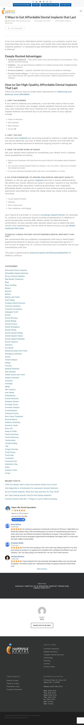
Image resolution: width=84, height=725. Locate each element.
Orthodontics (10, 396)
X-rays (7, 473)
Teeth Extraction (12, 434)
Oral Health (9, 393)
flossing (8, 366)
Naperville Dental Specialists (23, 507)
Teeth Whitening (12, 437)
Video (7, 467)
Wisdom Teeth (11, 470)
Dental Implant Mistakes (15, 339)
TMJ (6, 446)
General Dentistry (12, 369)
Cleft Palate (10, 300)
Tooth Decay (10, 452)
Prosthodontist (11, 410)
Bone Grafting (10, 285)
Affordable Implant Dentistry (16, 273)
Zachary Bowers (17, 556)
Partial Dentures (12, 398)
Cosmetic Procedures (13, 309)
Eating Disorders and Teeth (16, 351)
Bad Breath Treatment (14, 279)
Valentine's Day (11, 464)
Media (7, 387)
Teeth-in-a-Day (13, 683)
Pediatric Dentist (12, 401)
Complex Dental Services (15, 303)
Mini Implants (10, 390)
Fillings (8, 363)
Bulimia (8, 294)
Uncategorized (11, 461)
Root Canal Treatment (14, 416)
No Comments (17, 28)
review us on (17, 519)
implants (39, 180)
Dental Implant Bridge (14, 333)
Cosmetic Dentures (14, 689)
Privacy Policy (49, 667)
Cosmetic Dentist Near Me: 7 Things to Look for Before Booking (31, 499)
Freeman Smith (17, 543)
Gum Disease (10, 372)
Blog (7, 282)
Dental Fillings (10, 330)
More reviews (42, 569)
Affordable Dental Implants (16, 270)
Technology (48, 658)
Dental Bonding (11, 318)
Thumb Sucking (11, 443)
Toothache (9, 458)
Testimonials (10, 440)
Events (8, 357)
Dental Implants (11, 342)
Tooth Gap (9, 455)
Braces (8, 288)
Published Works (12, 413)
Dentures (8, 345)
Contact (47, 664)
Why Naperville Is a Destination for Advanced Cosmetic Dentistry (31, 488)
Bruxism (8, 291)
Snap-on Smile (11, 431)
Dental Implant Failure (14, 336)
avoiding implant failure (53, 215)
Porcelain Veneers (12, 407)
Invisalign (8, 384)
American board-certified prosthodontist (49, 253)
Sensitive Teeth (11, 425)
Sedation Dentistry (12, 422)
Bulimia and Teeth (12, 297)
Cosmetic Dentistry (13, 306)
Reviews (47, 661)
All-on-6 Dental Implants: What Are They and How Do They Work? (32, 492)
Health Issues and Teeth (15, 375)
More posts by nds (42, 625)
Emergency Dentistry (13, 354)
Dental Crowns (11, 324)
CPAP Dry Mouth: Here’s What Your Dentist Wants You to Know (31, 484)
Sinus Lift (9, 428)
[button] (81, 11)
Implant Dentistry (12, 378)
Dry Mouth (9, 348)
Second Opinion (11, 419)
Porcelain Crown (11, 404)
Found (25, 717)
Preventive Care (13, 686)
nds (28, 21)
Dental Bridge (10, 321)
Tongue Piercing (11, 449)
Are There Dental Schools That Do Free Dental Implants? (28, 495)
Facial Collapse (11, 360)
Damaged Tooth (11, 312)
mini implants (20, 138)
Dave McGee (16, 524)
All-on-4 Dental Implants (15, 276)
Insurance (9, 381)
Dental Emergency (12, 327)
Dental (7, 315)
